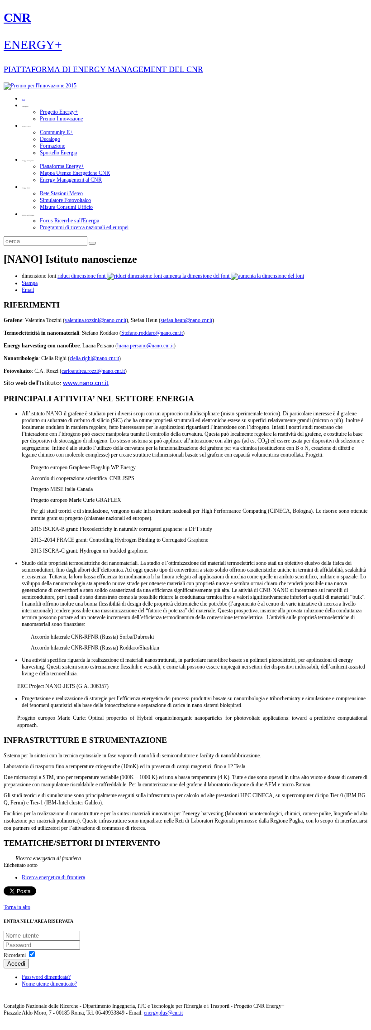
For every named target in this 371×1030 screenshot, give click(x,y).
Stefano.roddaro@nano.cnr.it (152, 333)
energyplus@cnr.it (163, 1013)
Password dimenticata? (46, 977)
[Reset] (92, 243)
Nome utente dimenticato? (49, 984)
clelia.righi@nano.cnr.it (94, 358)
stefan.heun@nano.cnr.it (186, 320)
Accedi (16, 963)
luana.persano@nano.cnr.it (145, 345)
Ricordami (15, 955)
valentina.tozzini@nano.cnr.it (95, 320)
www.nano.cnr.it (86, 383)
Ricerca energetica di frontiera (53, 877)
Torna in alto (17, 907)
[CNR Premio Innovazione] (40, 85)
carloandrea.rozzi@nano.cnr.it (93, 371)
